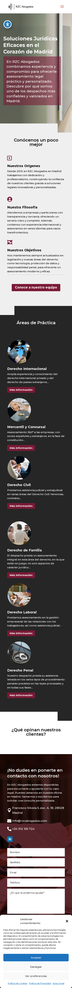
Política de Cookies (17, 983)
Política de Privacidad (40, 983)
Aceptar (36, 957)
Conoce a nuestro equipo (36, 287)
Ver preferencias (36, 976)
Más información (21, 389)
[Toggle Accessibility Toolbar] (8, 24)
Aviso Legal (58, 983)
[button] (67, 921)
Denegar (36, 966)
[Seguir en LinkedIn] (10, 839)
